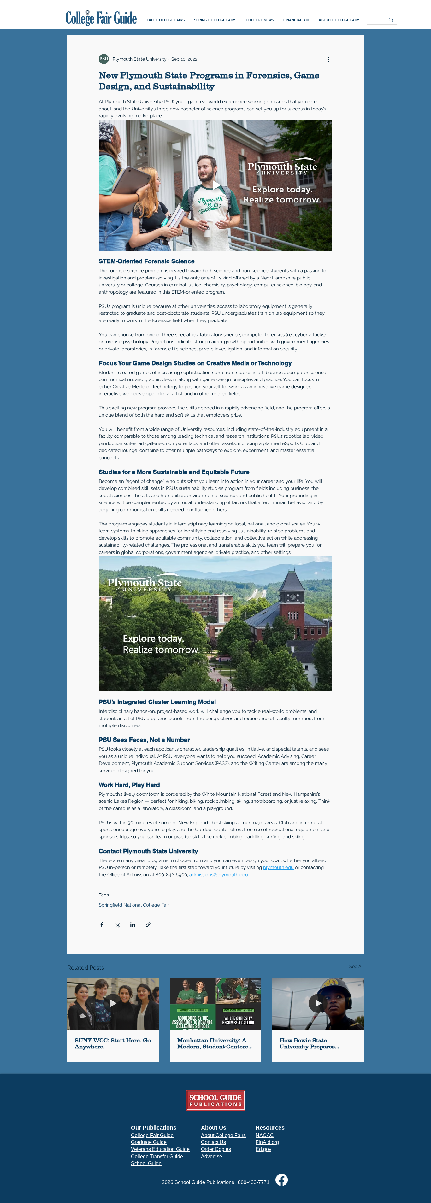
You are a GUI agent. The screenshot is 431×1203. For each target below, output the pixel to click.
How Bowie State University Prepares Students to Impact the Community (312, 1043)
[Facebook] (281, 1180)
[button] (165, 20)
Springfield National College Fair (134, 905)
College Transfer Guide (157, 1156)
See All (356, 966)
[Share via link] (148, 925)
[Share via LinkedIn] (133, 925)
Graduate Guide (149, 1142)
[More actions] (328, 59)
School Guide (146, 1163)
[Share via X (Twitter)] (117, 925)
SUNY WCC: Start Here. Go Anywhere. (113, 1043)
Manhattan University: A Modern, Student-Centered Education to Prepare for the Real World (214, 1043)
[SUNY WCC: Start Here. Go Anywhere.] (113, 1004)
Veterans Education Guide (160, 1149)
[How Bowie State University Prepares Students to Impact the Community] (318, 1004)
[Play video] (215, 185)
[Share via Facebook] (102, 925)
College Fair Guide (152, 1135)
